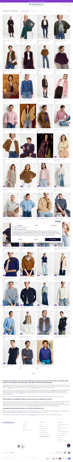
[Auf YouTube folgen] (12, 452)
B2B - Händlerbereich (27, 430)
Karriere (24, 428)
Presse (24, 426)
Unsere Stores (60, 439)
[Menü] (25, 445)
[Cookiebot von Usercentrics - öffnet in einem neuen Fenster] (56, 221)
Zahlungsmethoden (61, 435)
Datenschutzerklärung (44, 428)
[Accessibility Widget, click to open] (69, 453)
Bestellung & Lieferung (62, 433)
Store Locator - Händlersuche (63, 440)
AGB (40, 424)
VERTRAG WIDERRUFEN (44, 436)
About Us (25, 424)
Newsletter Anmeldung (62, 427)
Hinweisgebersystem (44, 432)
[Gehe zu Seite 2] (40, 372)
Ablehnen (20, 239)
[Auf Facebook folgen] (3, 452)
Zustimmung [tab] (19, 225)
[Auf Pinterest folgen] (9, 452)
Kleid (50, 396)
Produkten (31, 405)
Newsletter (32, 414)
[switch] (23, 447)
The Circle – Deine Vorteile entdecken (62, 425)
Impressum (42, 426)
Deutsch (16, 458)
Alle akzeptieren (53, 239)
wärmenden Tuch (22, 392)
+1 (38, 43)
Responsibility (36, 405)
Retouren (59, 437)
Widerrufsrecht (43, 430)
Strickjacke (53, 390)
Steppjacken (10, 387)
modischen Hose (33, 387)
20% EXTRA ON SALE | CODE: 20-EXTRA (37, 1)
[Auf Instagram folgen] (6, 452)
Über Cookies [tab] (53, 225)
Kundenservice (56, 410)
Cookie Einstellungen (44, 434)
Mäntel (7, 385)
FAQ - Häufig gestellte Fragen (63, 431)
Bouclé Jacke (65, 390)
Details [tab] (36, 225)
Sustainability (56, 405)
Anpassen (36, 239)
